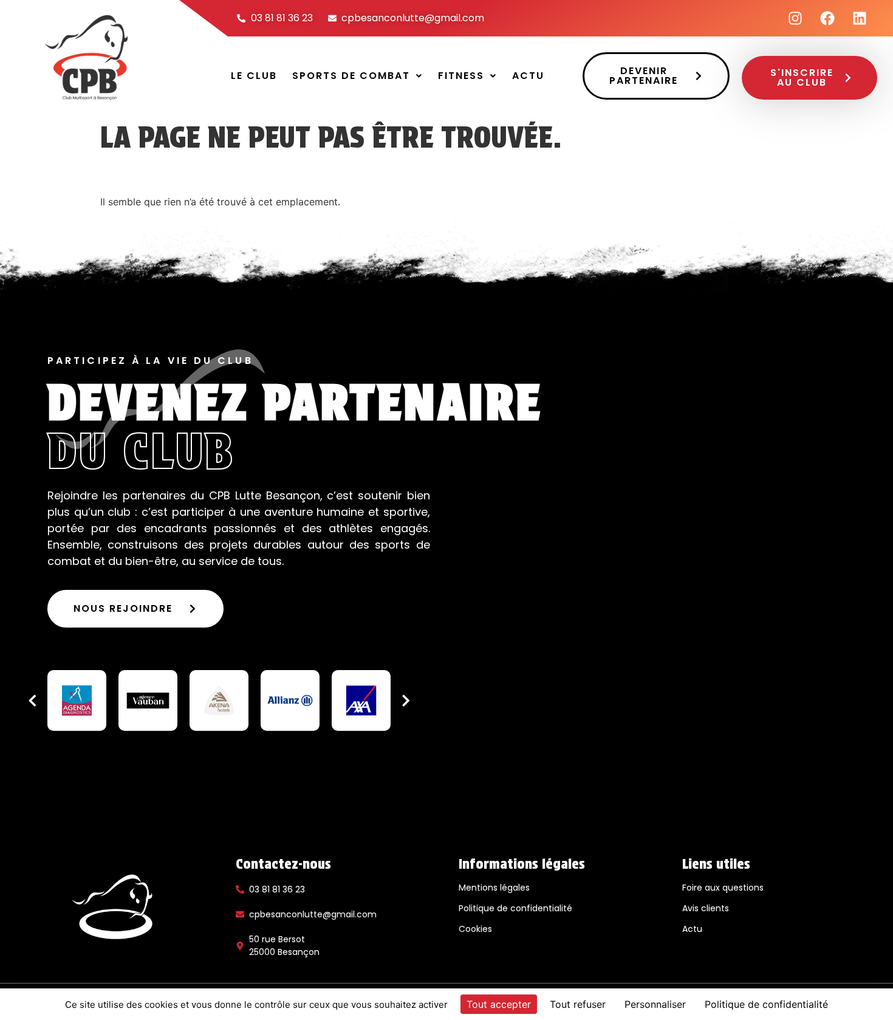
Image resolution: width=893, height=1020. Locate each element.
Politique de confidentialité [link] (766, 1004)
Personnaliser (655, 1004)
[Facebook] (827, 18)
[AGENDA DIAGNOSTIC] (76, 700)
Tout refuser (578, 1004)
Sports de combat (351, 76)
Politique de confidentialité (515, 908)
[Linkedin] (859, 18)
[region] (219, 700)
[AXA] (361, 700)
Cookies (475, 929)
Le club (254, 76)
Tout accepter (499, 1004)
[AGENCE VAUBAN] (147, 700)
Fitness (461, 76)
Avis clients (705, 908)
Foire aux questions (723, 887)
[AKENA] (219, 700)
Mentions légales (494, 887)
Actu (528, 76)
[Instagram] (795, 18)
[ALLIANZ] (290, 700)
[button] (357, 76)
